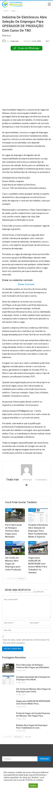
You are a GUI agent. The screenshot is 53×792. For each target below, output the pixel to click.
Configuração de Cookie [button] (15, 785)
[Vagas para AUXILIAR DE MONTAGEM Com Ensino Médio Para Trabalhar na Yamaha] (38, 548)
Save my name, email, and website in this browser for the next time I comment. (26, 641)
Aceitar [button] (33, 785)
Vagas (9, 510)
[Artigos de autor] (26, 470)
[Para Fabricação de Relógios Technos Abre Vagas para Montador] (15, 515)
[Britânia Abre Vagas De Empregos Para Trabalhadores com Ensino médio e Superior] (8, 728)
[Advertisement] (26, 78)
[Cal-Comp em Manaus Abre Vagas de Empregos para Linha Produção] (15, 548)
